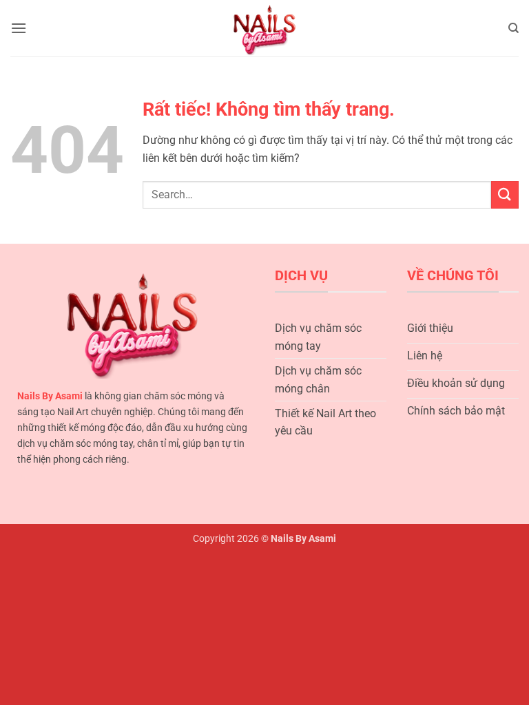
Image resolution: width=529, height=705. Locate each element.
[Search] (513, 28)
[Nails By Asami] (265, 28)
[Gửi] (505, 194)
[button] (18, 28)
